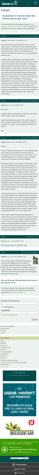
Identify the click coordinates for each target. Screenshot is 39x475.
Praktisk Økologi (19, 465)
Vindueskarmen (5, 364)
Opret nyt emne (5, 328)
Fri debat (3, 349)
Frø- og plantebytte (6, 351)
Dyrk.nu (19, 473)
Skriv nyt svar (24, 36)
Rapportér (35, 36)
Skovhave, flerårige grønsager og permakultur (14, 362)
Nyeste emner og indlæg (8, 326)
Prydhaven (4, 356)
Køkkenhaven (4, 354)
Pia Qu (9, 105)
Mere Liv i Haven (19, 469)
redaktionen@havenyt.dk (13, 443)
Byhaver (3, 341)
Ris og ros (3, 358)
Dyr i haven (4, 345)
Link (30, 36)
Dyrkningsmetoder (6, 347)
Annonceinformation (26, 443)
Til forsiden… (11, 3)
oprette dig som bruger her (17, 292)
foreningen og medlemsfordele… (24, 452)
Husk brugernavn (9, 307)
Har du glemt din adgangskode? (9, 315)
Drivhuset (3, 343)
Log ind (3, 332)
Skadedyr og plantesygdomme (9, 360)
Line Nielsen (11, 256)
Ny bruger (3, 330)
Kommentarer (4, 366)
